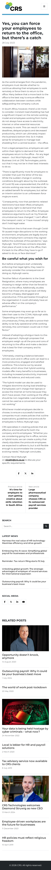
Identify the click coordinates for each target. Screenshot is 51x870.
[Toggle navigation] (44, 6)
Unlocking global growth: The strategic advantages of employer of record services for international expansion (24, 571)
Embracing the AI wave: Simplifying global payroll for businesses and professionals (24, 552)
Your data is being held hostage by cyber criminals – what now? (25, 730)
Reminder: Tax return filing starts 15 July (23, 561)
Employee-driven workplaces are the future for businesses (24, 823)
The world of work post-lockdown (24, 687)
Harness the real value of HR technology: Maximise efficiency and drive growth (23, 541)
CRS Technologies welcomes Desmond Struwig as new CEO (22, 807)
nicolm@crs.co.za (14, 460)
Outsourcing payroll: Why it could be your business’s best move (24, 582)
